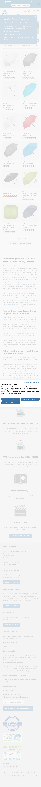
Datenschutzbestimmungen (31, 382)
